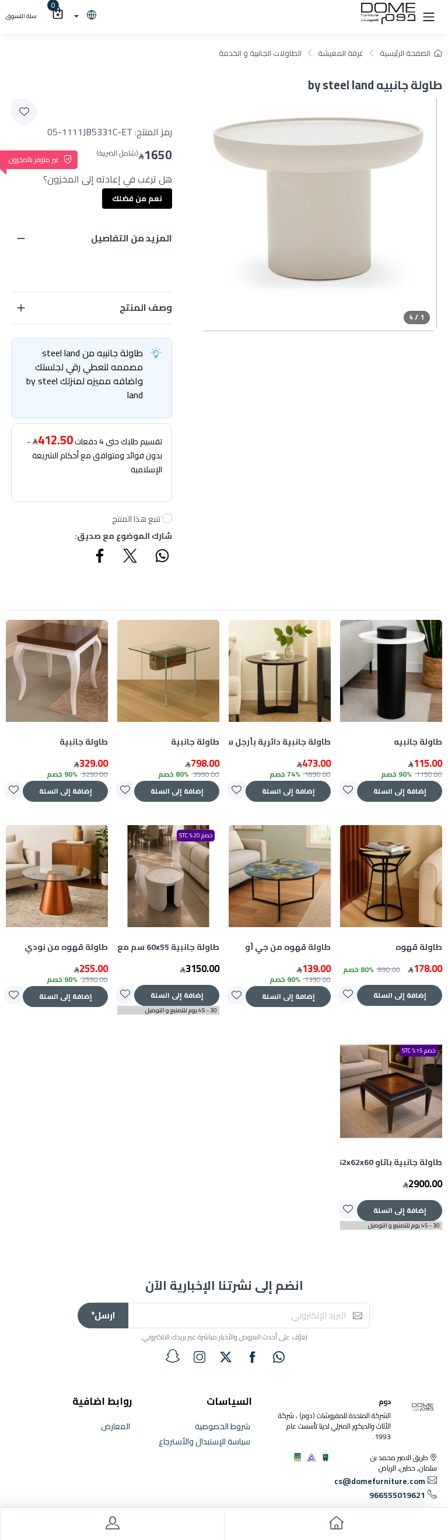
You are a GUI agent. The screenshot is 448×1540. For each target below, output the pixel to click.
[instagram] (199, 1356)
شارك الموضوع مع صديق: (123, 536)
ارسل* (103, 1315)
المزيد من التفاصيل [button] (131, 238)
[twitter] (225, 1356)
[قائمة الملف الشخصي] (112, 1525)
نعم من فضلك (137, 198)
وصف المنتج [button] (146, 307)
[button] (428, 15)
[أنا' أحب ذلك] (347, 790)
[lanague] (83, 15)
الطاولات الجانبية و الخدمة (260, 53)
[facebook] (252, 1356)
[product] (391, 671)
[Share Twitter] (130, 557)
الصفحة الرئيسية (405, 53)
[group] (318, 212)
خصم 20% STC (195, 835)
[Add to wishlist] (24, 112)
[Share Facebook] (100, 557)
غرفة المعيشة (340, 53)
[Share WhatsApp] (161, 557)
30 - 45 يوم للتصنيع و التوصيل (181, 1010)
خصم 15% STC (418, 1050)
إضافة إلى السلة (399, 791)
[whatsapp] (278, 1356)
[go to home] (336, 1525)
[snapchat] (172, 1356)
